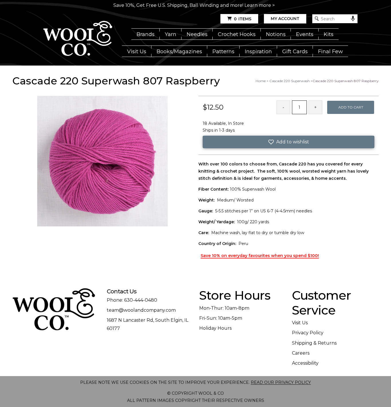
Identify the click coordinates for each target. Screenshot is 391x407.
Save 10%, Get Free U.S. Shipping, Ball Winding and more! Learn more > (194, 5)
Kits (328, 34)
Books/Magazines (179, 51)
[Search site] (316, 18)
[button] (288, 142)
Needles (197, 34)
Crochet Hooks (237, 34)
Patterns (223, 51)
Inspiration (258, 51)
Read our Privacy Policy (281, 382)
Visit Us (136, 51)
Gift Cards (295, 51)
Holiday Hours (215, 328)
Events (304, 34)
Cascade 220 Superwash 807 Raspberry (346, 81)
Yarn (170, 34)
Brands (146, 34)
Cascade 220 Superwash (289, 81)
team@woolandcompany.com (141, 310)
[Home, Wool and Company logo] (77, 39)
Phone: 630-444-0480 (132, 300)
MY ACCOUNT (285, 18)
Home (261, 81)
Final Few (330, 51)
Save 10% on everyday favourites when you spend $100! (260, 255)
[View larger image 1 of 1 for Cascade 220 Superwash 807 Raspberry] (102, 161)
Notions (276, 34)
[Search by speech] (353, 18)
